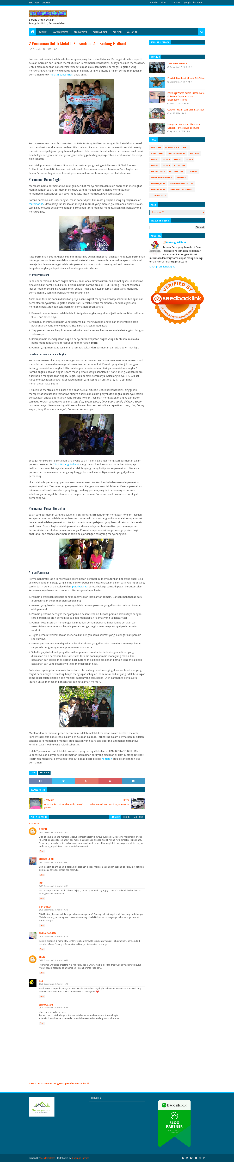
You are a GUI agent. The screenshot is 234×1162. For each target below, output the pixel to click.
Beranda (43, 31)
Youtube (154, 2)
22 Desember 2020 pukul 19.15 (54, 832)
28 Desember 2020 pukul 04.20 (54, 960)
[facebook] (183, 1158)
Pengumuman (158, 189)
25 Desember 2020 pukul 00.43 (54, 862)
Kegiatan (117, 31)
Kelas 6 (166, 165)
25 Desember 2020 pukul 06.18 (54, 910)
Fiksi (186, 147)
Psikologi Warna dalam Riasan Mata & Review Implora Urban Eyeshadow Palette (186, 96)
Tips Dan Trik (158, 195)
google (187, 2)
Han (41, 981)
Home (31, 2)
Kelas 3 (177, 159)
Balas (42, 851)
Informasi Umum (176, 153)
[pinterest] (200, 1158)
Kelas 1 (154, 159)
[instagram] (204, 1158)
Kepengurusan (100, 31)
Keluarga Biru (46, 859)
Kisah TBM (179, 165)
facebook (175, 2)
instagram (198, 2)
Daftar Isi (132, 31)
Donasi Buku (172, 147)
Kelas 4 (189, 159)
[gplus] (191, 1158)
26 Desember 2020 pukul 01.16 (54, 937)
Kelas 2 (166, 159)
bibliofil (43, 829)
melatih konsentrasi (61, 74)
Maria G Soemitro (48, 933)
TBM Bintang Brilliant (66, 464)
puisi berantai (80, 586)
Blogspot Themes (80, 1158)
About (37, 2)
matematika (36, 204)
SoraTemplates (47, 1158)
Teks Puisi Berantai (177, 63)
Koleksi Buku (158, 171)
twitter (163, 2)
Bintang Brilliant (176, 242)
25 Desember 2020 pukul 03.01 (54, 886)
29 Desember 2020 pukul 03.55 (54, 1008)
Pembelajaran (158, 183)
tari (41, 883)
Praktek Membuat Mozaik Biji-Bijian (186, 78)
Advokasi (156, 147)
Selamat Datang (61, 31)
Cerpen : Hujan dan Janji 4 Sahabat (185, 109)
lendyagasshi (46, 1004)
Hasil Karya (157, 153)
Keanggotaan (80, 31)
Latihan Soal (176, 171)
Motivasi (181, 177)
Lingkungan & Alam (161, 177)
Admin (42, 957)
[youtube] (196, 1158)
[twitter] (187, 1158)
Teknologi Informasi (181, 189)
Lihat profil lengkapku (162, 266)
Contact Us (46, 2)
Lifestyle (192, 171)
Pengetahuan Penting (182, 183)
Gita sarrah (45, 906)
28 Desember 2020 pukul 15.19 (54, 984)
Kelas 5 (154, 165)
